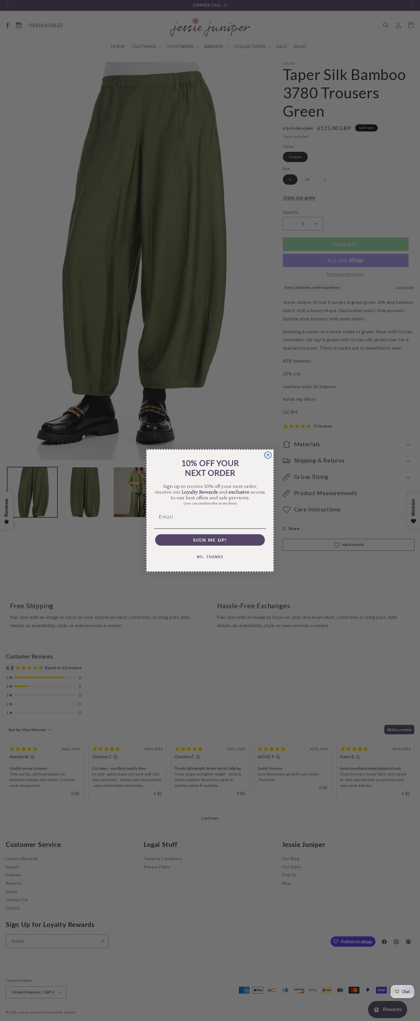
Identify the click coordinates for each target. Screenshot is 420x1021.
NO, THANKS (210, 557)
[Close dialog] (268, 455)
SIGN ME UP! (210, 540)
